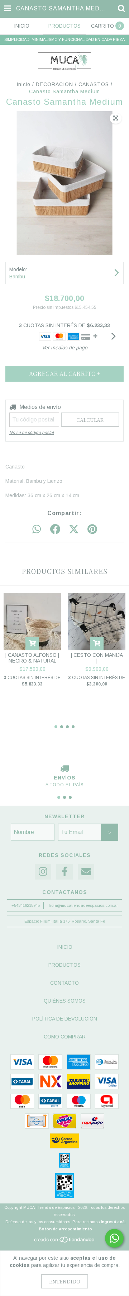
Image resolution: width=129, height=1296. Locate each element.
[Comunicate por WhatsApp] (114, 1238)
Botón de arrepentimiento (65, 1229)
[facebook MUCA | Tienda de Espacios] (64, 872)
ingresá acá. (113, 1222)
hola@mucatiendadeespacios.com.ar (83, 905)
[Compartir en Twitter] (74, 529)
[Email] (86, 872)
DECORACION (54, 84)
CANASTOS (93, 84)
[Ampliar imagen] (116, 118)
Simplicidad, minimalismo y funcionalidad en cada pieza (64, 39)
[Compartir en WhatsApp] (36, 529)
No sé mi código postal (31, 432)
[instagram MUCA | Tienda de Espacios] (43, 872)
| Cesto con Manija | (97, 658)
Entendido (64, 1281)
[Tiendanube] (64, 1241)
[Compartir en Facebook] (55, 529)
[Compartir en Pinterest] (92, 529)
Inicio (23, 84)
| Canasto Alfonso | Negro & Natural (32, 658)
